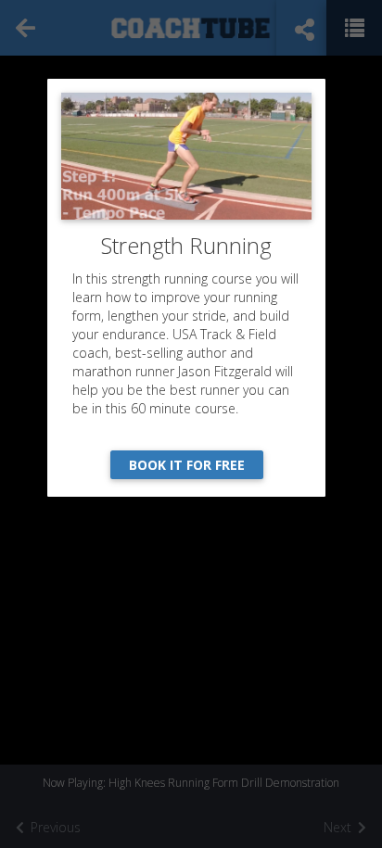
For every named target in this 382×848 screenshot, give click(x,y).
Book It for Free (187, 465)
